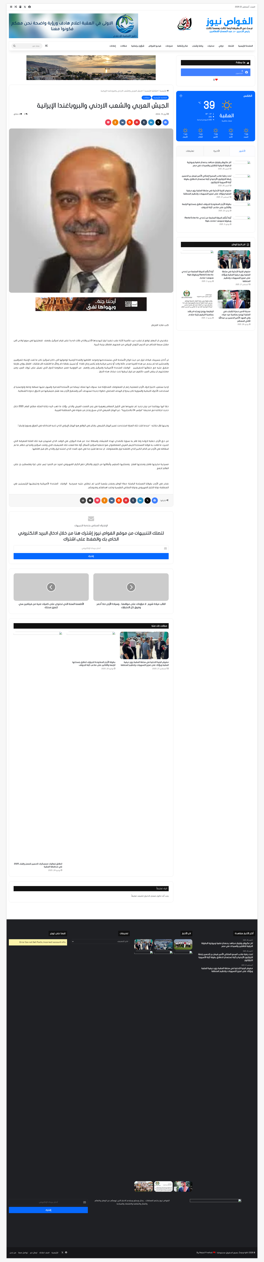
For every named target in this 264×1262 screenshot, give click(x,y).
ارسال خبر (33, 1253)
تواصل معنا (23, 1253)
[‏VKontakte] (122, 122)
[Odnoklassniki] (115, 122)
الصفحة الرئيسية (245, 46)
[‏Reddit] (130, 122)
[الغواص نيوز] (215, 24)
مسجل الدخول (150, 896)
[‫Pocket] (108, 122)
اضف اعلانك (44, 1253)
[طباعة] (83, 500)
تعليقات (190, 151)
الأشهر (242, 151)
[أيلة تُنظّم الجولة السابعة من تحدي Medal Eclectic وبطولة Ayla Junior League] (242, 222)
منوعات (169, 46)
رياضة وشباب (197, 46)
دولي (221, 46)
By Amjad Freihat (205, 1253)
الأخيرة (216, 151)
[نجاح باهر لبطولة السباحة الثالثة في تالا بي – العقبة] (143, 1186)
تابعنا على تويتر (58, 933)
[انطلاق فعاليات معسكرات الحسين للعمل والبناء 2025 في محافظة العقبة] (38, 746)
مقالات (123, 46)
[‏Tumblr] (144, 122)
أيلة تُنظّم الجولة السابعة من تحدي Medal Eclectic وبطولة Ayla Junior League (198, 274)
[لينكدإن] (151, 122)
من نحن (13, 1253)
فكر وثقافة (182, 46)
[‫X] (158, 122)
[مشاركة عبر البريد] (90, 500)
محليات (210, 46)
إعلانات (113, 46)
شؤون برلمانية (137, 46)
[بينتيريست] (137, 122)
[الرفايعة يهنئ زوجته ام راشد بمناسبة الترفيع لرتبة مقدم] (197, 299)
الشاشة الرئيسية (151, 91)
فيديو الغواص (154, 46)
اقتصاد (231, 46)
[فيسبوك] (166, 122)
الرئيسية (163, 91)
